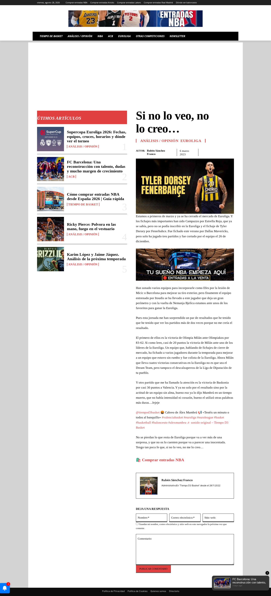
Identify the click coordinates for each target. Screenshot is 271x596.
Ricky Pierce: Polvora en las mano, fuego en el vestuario (91, 226)
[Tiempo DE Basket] (135, 18)
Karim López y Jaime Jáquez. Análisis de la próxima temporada (96, 256)
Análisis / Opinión (83, 146)
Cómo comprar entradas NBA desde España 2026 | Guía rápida (95, 196)
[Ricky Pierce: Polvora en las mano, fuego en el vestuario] (50, 229)
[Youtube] (232, 3)
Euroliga (190, 141)
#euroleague (205, 417)
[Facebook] (205, 151)
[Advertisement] (135, 68)
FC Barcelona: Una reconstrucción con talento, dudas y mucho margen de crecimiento (96, 166)
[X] (227, 3)
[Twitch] (222, 3)
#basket (219, 417)
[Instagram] (201, 3)
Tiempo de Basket (83, 204)
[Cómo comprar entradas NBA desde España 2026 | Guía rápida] (50, 199)
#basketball (143, 422)
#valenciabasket (172, 417)
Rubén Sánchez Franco (156, 152)
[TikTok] (216, 3)
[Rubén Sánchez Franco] (149, 486)
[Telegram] (211, 3)
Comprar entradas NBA (163, 460)
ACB (71, 176)
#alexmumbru (177, 422)
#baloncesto (160, 422)
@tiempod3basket (148, 412)
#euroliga (190, 417)
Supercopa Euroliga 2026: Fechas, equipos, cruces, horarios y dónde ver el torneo (96, 136)
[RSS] (206, 3)
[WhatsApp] (221, 151)
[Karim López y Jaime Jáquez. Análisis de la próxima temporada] (50, 259)
